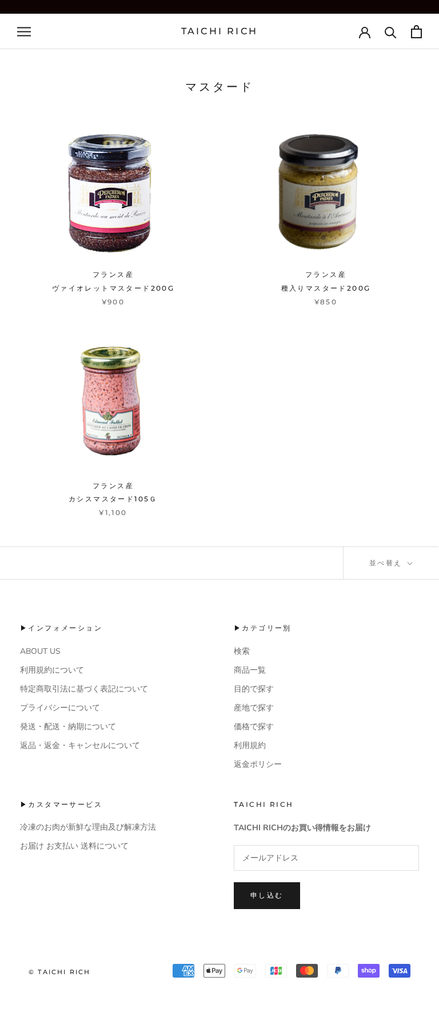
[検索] (391, 32)
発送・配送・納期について (68, 726)
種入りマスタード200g (326, 288)
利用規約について (52, 670)
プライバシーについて (60, 707)
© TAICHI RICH (60, 972)
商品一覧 (250, 670)
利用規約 (250, 745)
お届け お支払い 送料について (74, 846)
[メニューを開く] (24, 32)
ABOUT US (40, 651)
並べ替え (387, 562)
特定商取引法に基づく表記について (84, 689)
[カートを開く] (416, 31)
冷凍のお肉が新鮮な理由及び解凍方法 (88, 827)
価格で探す (254, 726)
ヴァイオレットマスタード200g (113, 288)
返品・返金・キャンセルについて (80, 745)
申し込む (267, 895)
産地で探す (254, 707)
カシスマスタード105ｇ (113, 499)
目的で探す (254, 689)
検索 (242, 651)
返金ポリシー (258, 764)
